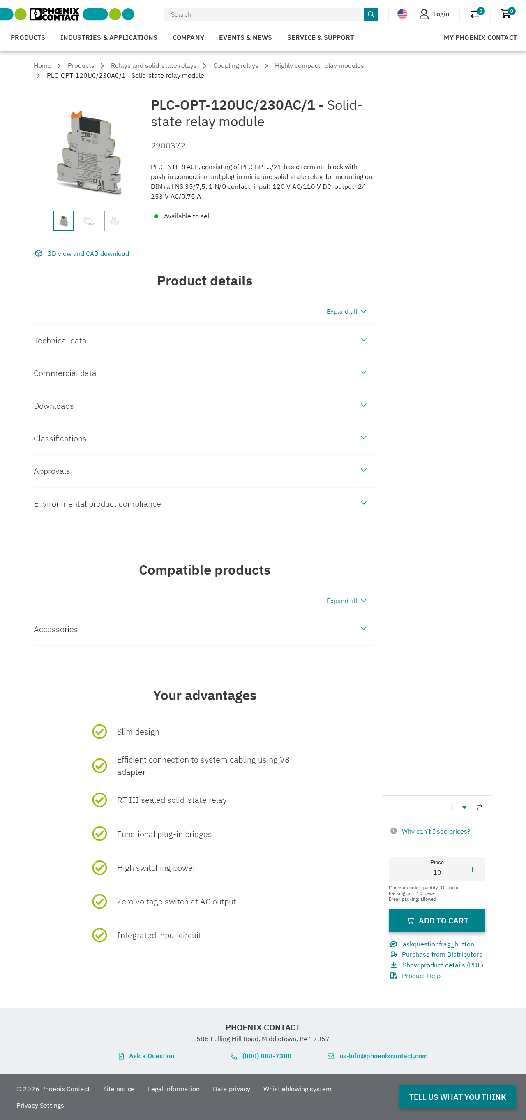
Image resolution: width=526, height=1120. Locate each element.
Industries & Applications (109, 37)
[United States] (402, 14)
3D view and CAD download (88, 253)
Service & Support (320, 37)
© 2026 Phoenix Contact (53, 1089)
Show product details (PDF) (443, 965)
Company (188, 37)
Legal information (174, 1089)
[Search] (371, 15)
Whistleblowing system (297, 1089)
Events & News (245, 37)
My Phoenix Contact (480, 37)
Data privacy (231, 1089)
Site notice (119, 1089)
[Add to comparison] (479, 807)
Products (28, 37)
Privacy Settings (40, 1105)
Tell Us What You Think (457, 1097)
